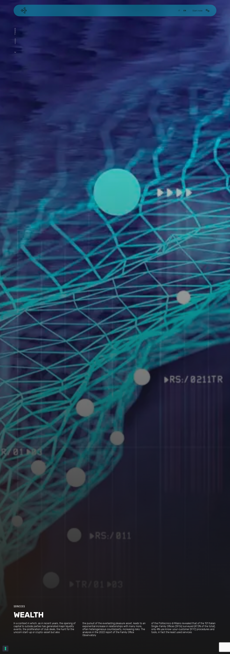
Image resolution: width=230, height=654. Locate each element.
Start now (197, 10)
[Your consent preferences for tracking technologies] (5, 648)
